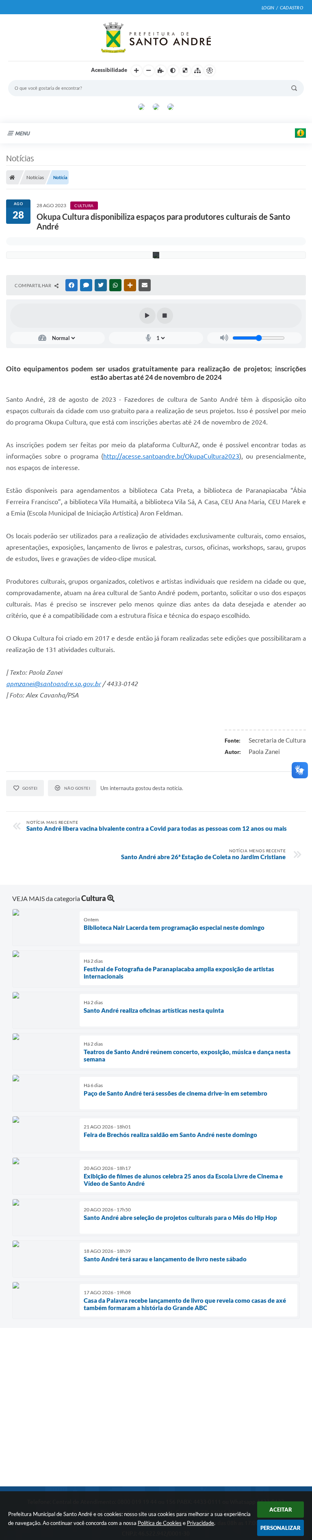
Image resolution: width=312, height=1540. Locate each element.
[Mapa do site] (197, 70)
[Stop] (165, 316)
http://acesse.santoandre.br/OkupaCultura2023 (171, 456)
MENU (22, 133)
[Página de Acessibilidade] (209, 70)
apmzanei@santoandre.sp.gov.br (53, 683)
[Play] (147, 316)
